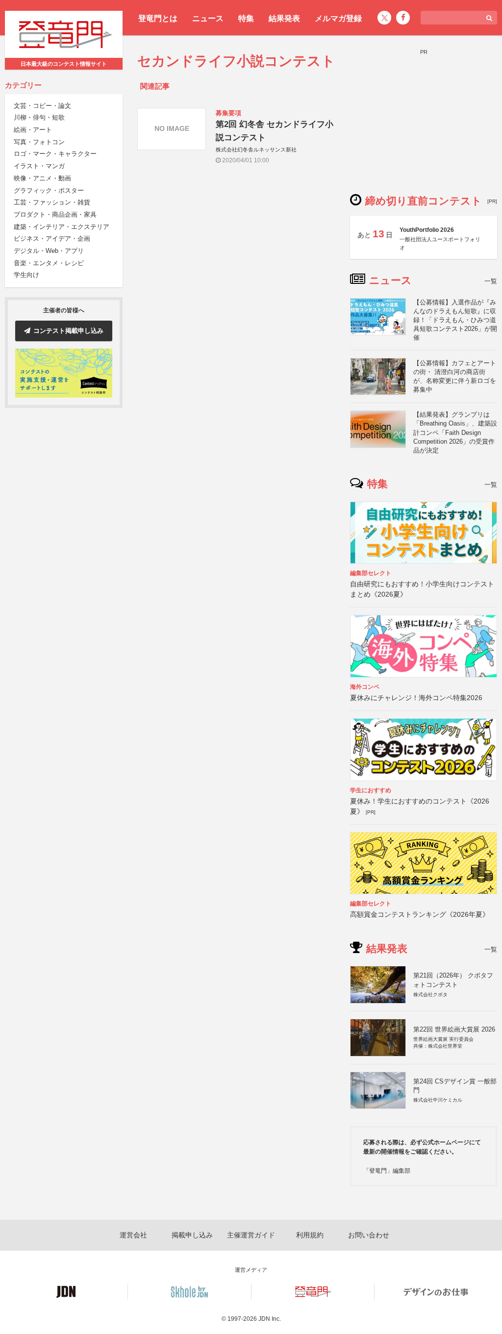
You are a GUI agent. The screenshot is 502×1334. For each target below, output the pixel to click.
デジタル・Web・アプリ (49, 250)
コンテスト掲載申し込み (68, 330)
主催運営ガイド (251, 1235)
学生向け (26, 274)
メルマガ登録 (338, 18)
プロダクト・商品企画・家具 (55, 214)
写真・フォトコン (39, 142)
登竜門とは (157, 18)
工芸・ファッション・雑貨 (52, 202)
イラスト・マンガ (39, 166)
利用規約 (310, 1235)
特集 (246, 18)
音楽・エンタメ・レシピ (49, 263)
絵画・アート (33, 129)
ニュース (208, 18)
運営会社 (133, 1235)
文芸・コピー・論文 (42, 105)
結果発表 (284, 18)
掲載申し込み (192, 1235)
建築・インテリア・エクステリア (61, 226)
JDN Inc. (269, 1318)
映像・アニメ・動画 (42, 178)
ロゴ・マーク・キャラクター (55, 153)
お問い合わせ (368, 1235)
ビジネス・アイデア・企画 (52, 238)
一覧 (490, 281)
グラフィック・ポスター (49, 190)
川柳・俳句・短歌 (39, 117)
